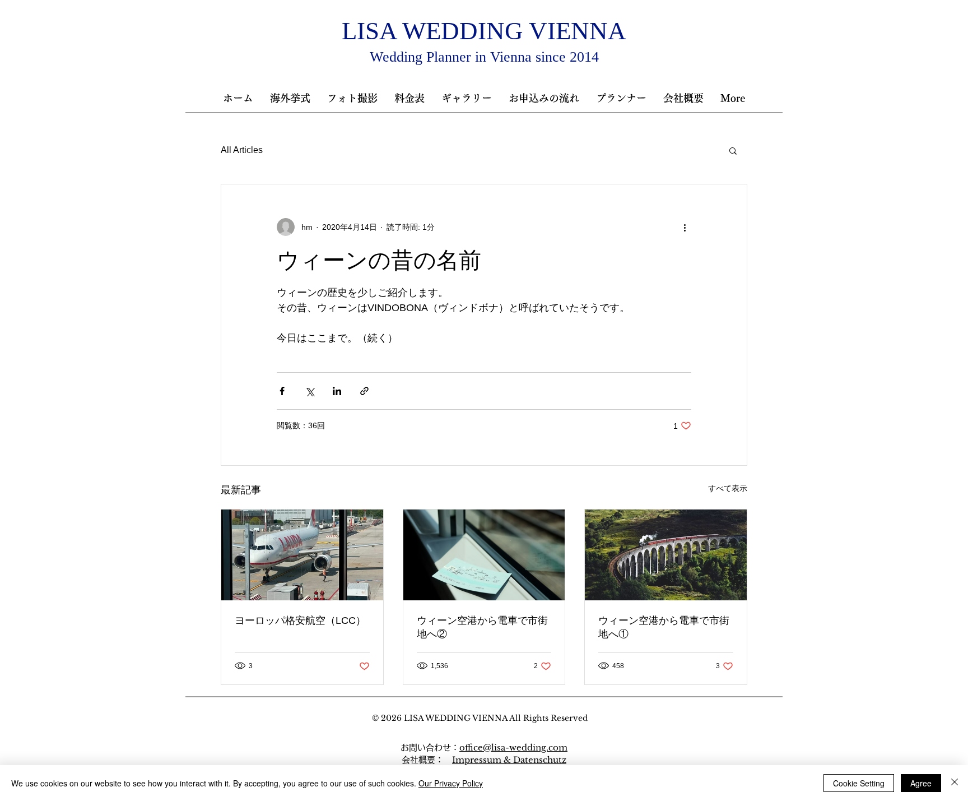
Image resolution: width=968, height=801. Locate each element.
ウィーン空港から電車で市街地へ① (663, 627)
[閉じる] (954, 783)
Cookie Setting (859, 783)
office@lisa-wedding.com (513, 747)
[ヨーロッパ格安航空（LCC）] (302, 555)
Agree (921, 783)
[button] (409, 98)
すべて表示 (727, 488)
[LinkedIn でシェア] (337, 391)
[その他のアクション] (684, 227)
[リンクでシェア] (364, 391)
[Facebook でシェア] (282, 391)
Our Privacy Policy (450, 783)
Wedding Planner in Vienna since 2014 (484, 57)
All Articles (242, 150)
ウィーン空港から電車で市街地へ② (482, 627)
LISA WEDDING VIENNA (484, 31)
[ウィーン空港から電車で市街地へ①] (666, 555)
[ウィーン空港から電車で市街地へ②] (484, 555)
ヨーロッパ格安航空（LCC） (300, 620)
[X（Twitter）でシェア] (309, 391)
